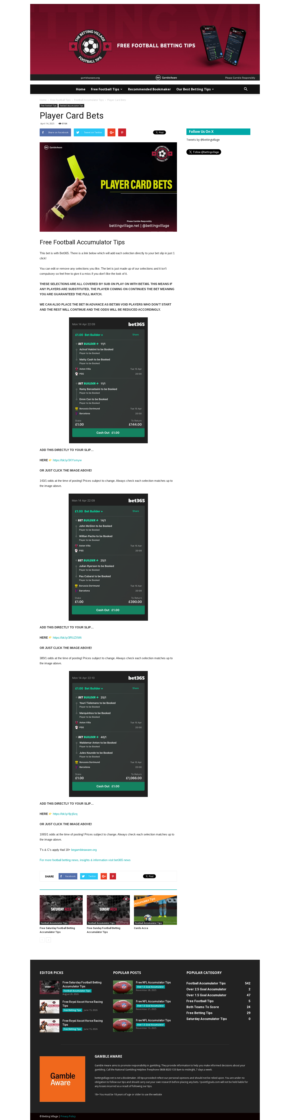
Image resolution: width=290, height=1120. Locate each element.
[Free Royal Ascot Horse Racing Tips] (49, 1006)
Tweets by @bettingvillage (203, 140)
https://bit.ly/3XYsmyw (67, 460)
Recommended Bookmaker (149, 89)
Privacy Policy (68, 1116)
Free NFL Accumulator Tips (153, 982)
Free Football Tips (105, 89)
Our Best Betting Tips (193, 89)
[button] (245, 89)
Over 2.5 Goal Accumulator (206, 989)
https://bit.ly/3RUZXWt (67, 637)
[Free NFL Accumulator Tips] (123, 987)
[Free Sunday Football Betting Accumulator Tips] (108, 910)
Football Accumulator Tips (89, 100)
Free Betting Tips (72, 1010)
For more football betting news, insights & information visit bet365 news (85, 860)
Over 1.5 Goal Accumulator (150, 986)
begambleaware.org (84, 849)
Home (80, 89)
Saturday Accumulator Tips (206, 1019)
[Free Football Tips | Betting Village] (145, 42)
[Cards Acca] (155, 910)
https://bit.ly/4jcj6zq (65, 813)
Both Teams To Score (202, 1007)
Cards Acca (141, 928)
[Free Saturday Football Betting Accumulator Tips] (61, 910)
